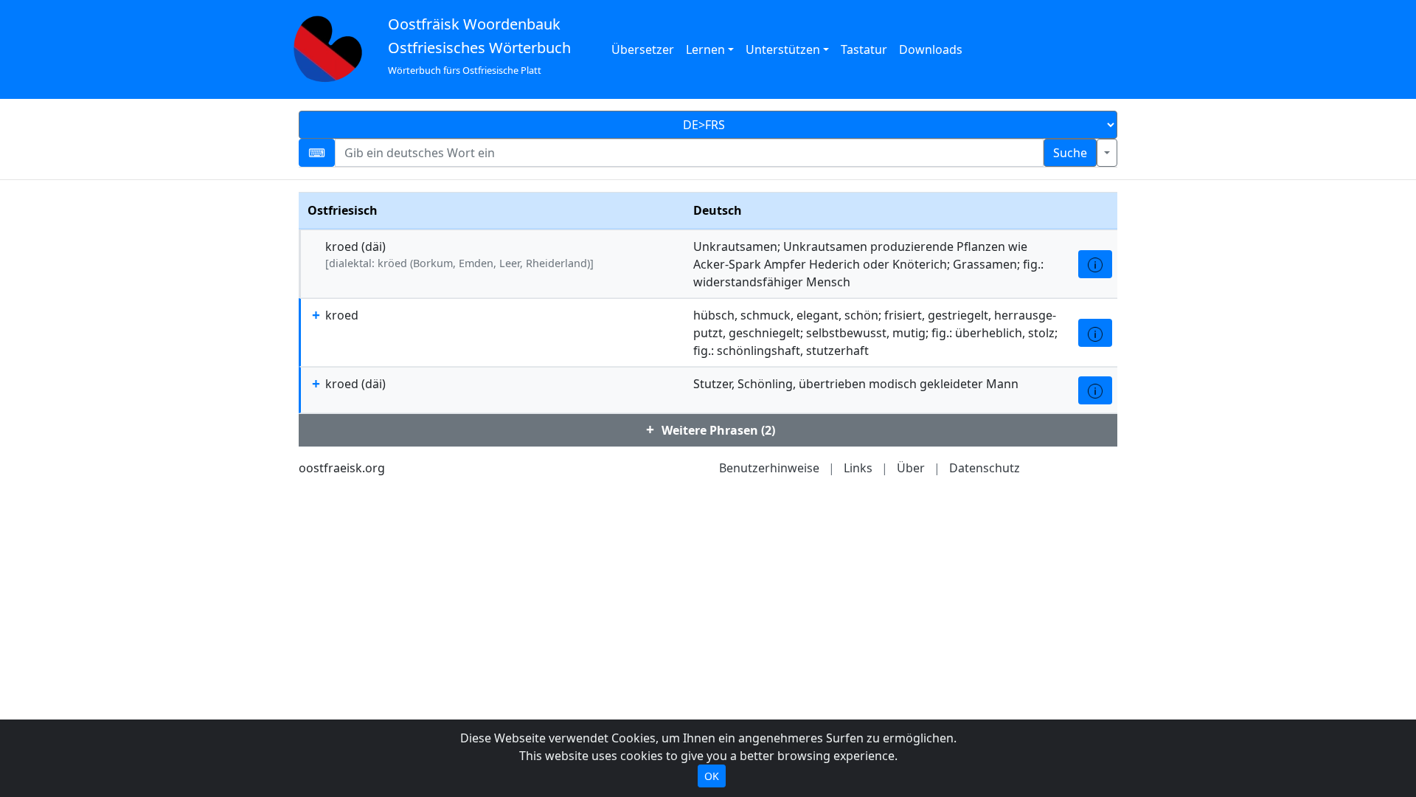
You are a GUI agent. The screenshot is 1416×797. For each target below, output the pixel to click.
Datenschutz (984, 468)
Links (858, 468)
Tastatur (864, 49)
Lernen (705, 49)
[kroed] (1095, 264)
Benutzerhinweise (769, 468)
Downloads (930, 49)
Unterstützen (783, 49)
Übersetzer (642, 49)
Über (911, 468)
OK (711, 776)
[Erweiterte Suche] (1107, 153)
